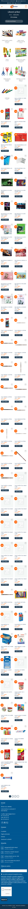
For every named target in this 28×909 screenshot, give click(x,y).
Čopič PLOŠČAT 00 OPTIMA (6, 441)
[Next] (18, 796)
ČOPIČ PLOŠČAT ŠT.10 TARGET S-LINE (7, 533)
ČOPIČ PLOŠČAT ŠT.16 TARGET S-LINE (21, 556)
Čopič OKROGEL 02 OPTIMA (20, 330)
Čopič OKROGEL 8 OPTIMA (6, 397)
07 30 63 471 (6, 819)
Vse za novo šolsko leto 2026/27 (12, 860)
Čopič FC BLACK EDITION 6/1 (7, 330)
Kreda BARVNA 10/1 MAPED (20, 624)
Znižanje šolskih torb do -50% (12, 856)
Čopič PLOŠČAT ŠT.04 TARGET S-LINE (21, 486)
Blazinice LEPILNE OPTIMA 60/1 (20, 122)
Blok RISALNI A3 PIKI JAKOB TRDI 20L (20, 284)
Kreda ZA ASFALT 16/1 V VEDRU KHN (19, 692)
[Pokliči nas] (7, 823)
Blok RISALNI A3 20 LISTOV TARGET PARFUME (6, 238)
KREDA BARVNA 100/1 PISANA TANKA (7, 647)
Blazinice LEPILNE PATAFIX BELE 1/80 (6, 145)
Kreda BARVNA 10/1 (5, 624)
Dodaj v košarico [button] (18, 104)
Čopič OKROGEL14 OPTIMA (6, 419)
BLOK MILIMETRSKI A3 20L (20, 168)
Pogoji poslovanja (5, 834)
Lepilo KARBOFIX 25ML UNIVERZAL (5, 786)
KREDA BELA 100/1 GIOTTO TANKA (6, 692)
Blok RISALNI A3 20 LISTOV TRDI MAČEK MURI (20, 238)
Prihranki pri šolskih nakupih (12, 852)
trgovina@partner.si (10, 814)
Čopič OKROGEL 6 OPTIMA (20, 374)
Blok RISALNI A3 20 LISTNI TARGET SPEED (20, 214)
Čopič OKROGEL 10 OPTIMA (20, 352)
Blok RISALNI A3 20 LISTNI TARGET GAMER (6, 214)
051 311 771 (6, 817)
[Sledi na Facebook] (2, 823)
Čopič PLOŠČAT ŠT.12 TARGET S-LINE (20, 533)
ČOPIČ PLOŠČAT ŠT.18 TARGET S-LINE (7, 579)
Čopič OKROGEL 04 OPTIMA (6, 352)
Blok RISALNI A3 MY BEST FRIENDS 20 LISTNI (6, 284)
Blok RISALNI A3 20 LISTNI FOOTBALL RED (20, 191)
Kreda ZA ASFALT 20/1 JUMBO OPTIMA (7, 716)
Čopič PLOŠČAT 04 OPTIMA (6, 463)
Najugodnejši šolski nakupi (11, 847)
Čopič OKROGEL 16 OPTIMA (6, 374)
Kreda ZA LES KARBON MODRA (19, 739)
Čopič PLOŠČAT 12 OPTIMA (6, 485)
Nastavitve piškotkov (20, 905)
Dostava (3, 836)
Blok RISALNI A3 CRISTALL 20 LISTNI (21, 261)
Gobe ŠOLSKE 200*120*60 (20, 602)
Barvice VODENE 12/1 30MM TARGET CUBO (20, 99)
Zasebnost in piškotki (6, 839)
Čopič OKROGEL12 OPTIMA (20, 397)
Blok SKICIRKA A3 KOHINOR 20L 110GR (6, 308)
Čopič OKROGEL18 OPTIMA (20, 419)
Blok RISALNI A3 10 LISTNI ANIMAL (6, 191)
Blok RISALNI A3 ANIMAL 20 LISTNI (6, 261)
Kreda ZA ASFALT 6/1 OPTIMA (7, 738)
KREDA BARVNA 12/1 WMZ (20, 646)
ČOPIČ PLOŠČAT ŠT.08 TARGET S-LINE (21, 509)
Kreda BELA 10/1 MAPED (20, 670)
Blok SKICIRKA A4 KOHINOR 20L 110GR (20, 308)
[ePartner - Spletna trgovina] (14, 6)
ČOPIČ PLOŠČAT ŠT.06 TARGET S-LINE (7, 509)
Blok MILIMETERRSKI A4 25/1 (20, 145)
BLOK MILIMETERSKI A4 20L (6, 168)
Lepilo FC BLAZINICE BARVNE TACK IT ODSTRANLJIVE (7, 762)
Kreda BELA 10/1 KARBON (6, 670)
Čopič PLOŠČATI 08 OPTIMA (6, 602)
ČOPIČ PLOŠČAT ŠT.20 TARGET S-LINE (21, 579)
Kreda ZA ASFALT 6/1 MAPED (20, 715)
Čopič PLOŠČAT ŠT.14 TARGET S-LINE (7, 556)
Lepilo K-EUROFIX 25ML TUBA (21, 762)
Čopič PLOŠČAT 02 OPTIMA (20, 441)
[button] (2, 6)
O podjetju (3, 831)
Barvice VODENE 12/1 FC (6, 121)
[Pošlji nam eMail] (5, 823)
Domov (10, 14)
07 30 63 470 (6, 815)
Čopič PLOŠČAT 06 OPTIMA (20, 463)
